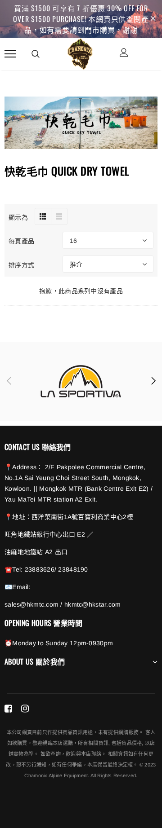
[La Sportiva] (81, 381)
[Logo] (80, 52)
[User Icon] (124, 53)
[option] (81, 381)
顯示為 (18, 216)
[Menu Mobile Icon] (10, 53)
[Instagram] (25, 709)
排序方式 (21, 264)
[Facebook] (8, 709)
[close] (153, 18)
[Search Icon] (36, 54)
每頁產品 (21, 240)
